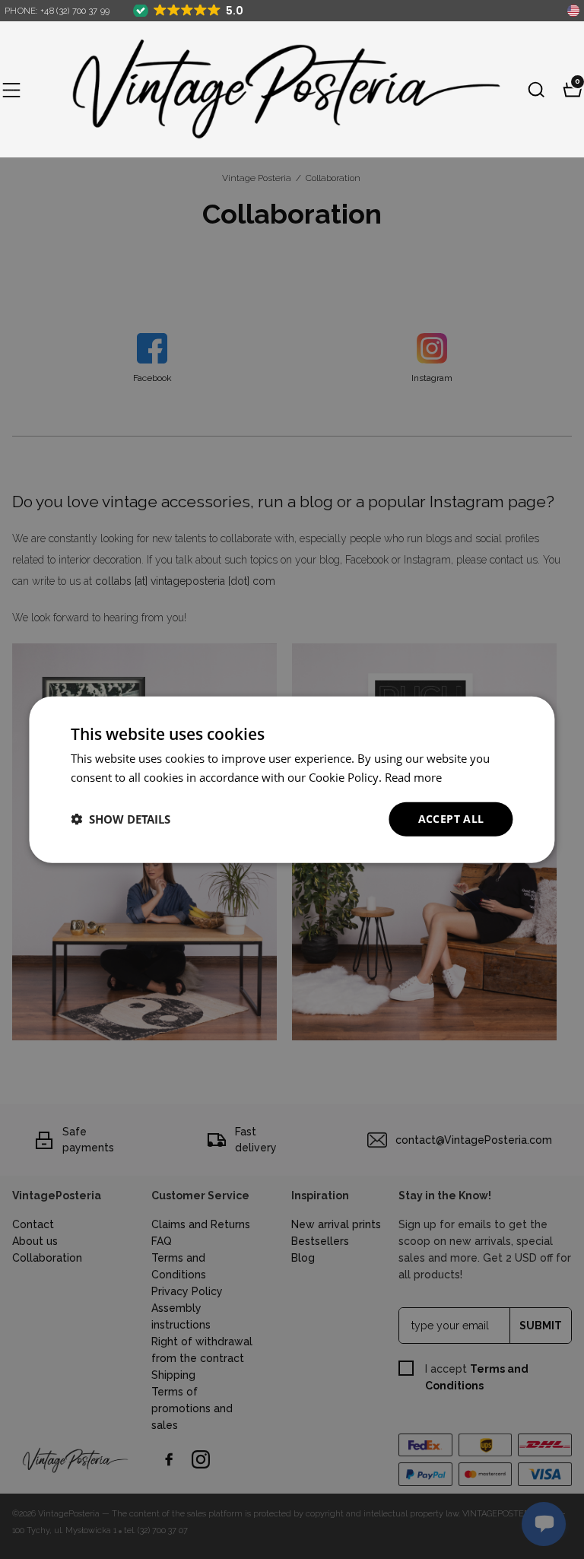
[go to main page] (274, 89)
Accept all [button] (451, 818)
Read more (413, 777)
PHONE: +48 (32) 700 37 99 (57, 11)
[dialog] (291, 780)
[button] (11, 89)
